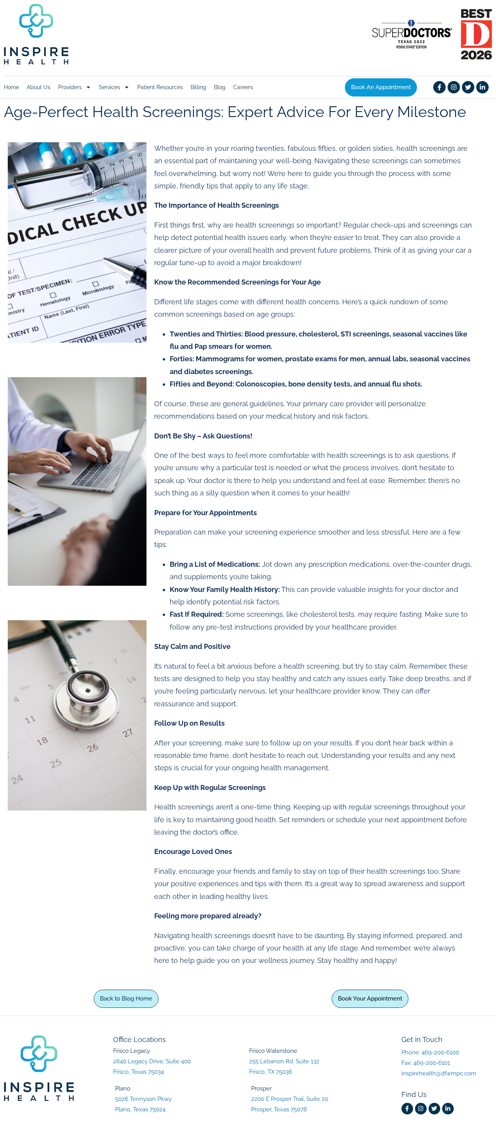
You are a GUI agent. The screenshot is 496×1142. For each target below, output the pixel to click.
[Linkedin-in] (482, 87)
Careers (243, 87)
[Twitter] (468, 87)
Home (11, 87)
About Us (38, 87)
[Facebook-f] (439, 87)
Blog (220, 87)
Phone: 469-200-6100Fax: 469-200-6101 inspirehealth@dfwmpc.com (438, 1063)
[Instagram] (454, 87)
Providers (70, 87)
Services (109, 87)
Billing (198, 87)
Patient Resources (160, 87)
